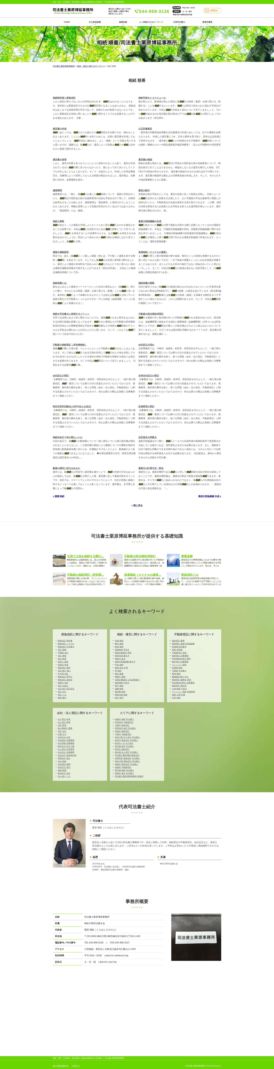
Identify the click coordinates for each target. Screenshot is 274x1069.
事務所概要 (207, 22)
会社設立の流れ (146, 345)
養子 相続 (119, 686)
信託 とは (62, 695)
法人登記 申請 (64, 719)
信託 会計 (62, 692)
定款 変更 (62, 725)
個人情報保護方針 (61, 1066)
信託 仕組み (63, 686)
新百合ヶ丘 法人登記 (124, 743)
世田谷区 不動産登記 (124, 722)
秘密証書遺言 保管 (123, 653)
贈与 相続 (119, 644)
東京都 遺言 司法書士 (124, 746)
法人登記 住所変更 (66, 749)
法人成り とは (64, 776)
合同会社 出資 (64, 737)
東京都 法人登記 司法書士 (126, 752)
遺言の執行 (144, 190)
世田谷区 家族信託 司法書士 (127, 758)
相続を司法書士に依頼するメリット (71, 314)
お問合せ (214, 10)
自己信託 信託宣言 (66, 689)
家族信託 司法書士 (66, 647)
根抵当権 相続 (121, 695)
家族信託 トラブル (66, 644)
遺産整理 (57, 190)
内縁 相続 (119, 641)
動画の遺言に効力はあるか (66, 468)
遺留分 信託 (63, 683)
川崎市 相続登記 (122, 725)
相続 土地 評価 (178, 695)
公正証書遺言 (145, 128)
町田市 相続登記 (122, 749)
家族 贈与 (62, 698)
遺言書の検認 (145, 159)
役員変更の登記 (146, 406)
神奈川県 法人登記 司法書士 (127, 737)
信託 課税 (62, 650)
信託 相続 (62, 656)
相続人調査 (58, 221)
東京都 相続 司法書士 (124, 770)
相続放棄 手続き (122, 683)
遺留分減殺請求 (61, 252)
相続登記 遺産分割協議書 (183, 644)
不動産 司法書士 (179, 671)
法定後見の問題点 (147, 437)
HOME (67, 22)
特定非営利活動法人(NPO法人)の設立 (72, 406)
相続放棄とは (60, 283)
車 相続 (118, 671)
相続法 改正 (120, 659)
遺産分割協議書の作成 (149, 221)
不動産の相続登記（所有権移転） (70, 345)
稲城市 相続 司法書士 (124, 719)
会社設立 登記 (64, 767)
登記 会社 (62, 731)
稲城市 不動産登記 (123, 767)
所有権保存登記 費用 (181, 659)
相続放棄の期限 (146, 283)
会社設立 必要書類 (66, 752)
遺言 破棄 (119, 674)
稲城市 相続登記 (122, 731)
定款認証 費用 (64, 764)
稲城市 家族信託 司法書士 (126, 764)
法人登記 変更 (64, 722)
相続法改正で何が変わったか (67, 437)
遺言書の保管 (60, 159)
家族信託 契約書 (65, 641)
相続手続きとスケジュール (152, 98)
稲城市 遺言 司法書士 (124, 773)
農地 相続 (176, 674)
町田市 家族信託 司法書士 (126, 740)
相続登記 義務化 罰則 (181, 680)
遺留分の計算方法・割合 (151, 468)
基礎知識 (123, 22)
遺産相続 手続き (122, 650)
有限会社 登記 (64, 758)
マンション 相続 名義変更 (183, 692)
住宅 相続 (176, 698)
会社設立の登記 (61, 375)
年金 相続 (119, 665)
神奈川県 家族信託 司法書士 (127, 761)
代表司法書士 (179, 22)
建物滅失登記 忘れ (180, 677)
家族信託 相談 (64, 668)
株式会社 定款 (64, 773)
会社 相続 (62, 761)
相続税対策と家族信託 (64, 98)
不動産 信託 (63, 653)
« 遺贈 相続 (58, 496)
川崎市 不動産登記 (123, 734)
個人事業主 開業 (65, 728)
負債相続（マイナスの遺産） (153, 252)
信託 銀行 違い (64, 671)
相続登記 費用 (178, 641)
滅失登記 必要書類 (180, 662)
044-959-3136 (154, 11)
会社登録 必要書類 (66, 743)
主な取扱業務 (95, 22)
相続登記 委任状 (179, 686)
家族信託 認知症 (65, 680)
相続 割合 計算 (121, 668)
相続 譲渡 (62, 770)
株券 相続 (119, 647)
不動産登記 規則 (179, 653)
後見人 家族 (63, 662)
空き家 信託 (63, 674)
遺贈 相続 (119, 689)
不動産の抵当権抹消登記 (151, 314)
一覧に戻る (137, 505)
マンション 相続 (179, 665)
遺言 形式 (119, 698)
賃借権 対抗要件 (179, 647)
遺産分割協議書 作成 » (209, 496)
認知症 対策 (63, 665)
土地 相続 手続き (179, 689)
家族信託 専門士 (65, 677)
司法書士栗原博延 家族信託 (127, 755)
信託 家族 (62, 659)
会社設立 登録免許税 (67, 755)
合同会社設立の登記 (148, 375)
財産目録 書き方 (122, 656)
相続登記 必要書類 (180, 656)
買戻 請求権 (177, 650)
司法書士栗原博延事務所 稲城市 (129, 776)
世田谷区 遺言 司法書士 (125, 728)
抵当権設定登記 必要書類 (183, 683)
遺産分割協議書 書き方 (125, 662)
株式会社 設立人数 (66, 746)
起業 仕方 (62, 734)
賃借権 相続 (177, 668)
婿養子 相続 (120, 677)
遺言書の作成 (60, 128)
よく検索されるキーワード (151, 22)
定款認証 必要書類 (66, 740)
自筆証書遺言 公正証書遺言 (127, 680)
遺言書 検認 (120, 692)
